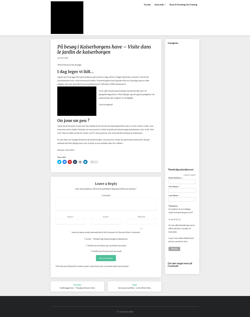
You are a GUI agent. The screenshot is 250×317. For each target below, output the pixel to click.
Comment (106, 195)
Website (141, 216)
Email (106, 216)
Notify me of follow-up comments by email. (107, 245)
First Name (174, 186)
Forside (147, 4)
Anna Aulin (159, 4)
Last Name (173, 195)
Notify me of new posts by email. (107, 251)
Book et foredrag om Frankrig (183, 4)
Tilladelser (173, 206)
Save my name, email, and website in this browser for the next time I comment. (106, 232)
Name (70, 216)
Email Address (175, 178)
